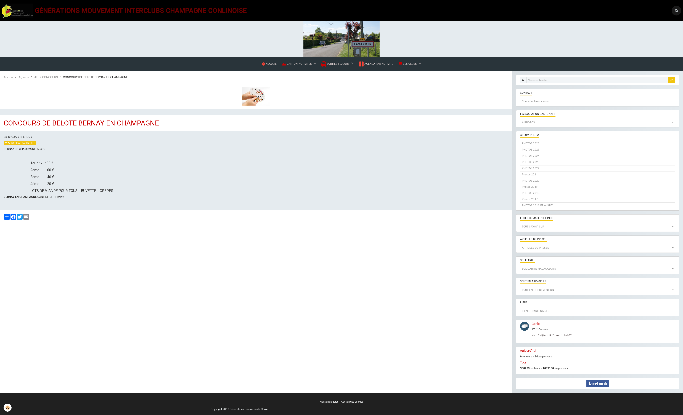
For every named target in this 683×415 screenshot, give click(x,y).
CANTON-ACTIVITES (299, 63)
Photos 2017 (530, 199)
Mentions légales (329, 401)
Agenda (24, 77)
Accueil (9, 77)
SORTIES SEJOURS (338, 63)
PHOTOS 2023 (530, 162)
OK (671, 80)
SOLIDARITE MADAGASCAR (539, 268)
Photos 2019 (530, 186)
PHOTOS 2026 (530, 143)
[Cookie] (8, 408)
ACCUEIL (271, 63)
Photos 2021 (530, 174)
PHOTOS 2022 (530, 168)
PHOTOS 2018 (530, 193)
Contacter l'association (535, 101)
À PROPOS (528, 122)
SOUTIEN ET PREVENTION (538, 289)
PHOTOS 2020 (530, 180)
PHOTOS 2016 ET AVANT (537, 205)
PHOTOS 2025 (530, 149)
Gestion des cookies (352, 401)
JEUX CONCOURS (46, 77)
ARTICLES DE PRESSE (535, 247)
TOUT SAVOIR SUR (533, 226)
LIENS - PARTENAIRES (535, 311)
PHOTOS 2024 (530, 155)
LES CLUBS (409, 63)
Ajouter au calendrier (21, 143)
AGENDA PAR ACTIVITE (378, 63)
